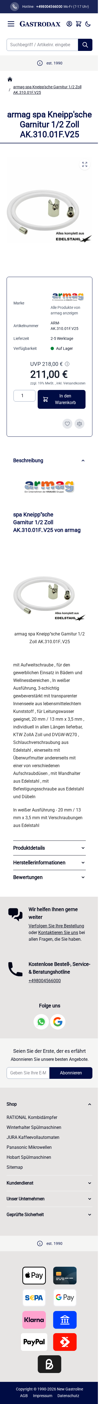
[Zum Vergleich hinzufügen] (79, 424)
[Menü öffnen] (11, 23)
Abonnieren (68, 1089)
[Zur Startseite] (40, 23)
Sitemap (15, 1183)
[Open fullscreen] (84, 164)
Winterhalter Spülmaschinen (34, 1144)
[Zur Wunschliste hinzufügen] (67, 424)
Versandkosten (74, 383)
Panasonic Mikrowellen (29, 1164)
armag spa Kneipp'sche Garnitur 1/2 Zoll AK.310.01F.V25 (47, 90)
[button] (47, 1121)
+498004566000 (45, 997)
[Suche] (85, 45)
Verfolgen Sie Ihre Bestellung (56, 934)
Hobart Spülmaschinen (29, 1174)
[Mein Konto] (69, 23)
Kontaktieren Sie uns (58, 941)
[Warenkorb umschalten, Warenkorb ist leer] (78, 23)
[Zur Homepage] (10, 79)
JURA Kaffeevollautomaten (33, 1154)
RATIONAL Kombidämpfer (32, 1134)
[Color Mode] (88, 23)
